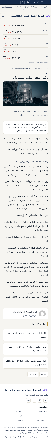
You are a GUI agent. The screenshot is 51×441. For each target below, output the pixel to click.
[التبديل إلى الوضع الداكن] (28, 2)
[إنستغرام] (42, 2)
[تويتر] (37, 2)
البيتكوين (37, 68)
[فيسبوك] (46, 2)
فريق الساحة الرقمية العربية (36, 111)
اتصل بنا (45, 415)
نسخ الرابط (32, 374)
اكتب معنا (21, 420)
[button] (25, 93)
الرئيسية (45, 68)
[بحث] (22, 2)
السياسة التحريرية (42, 411)
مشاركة (43, 374)
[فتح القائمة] (2, 16)
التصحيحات (20, 411)
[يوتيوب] (33, 2)
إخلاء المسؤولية (42, 420)
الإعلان (22, 415)
